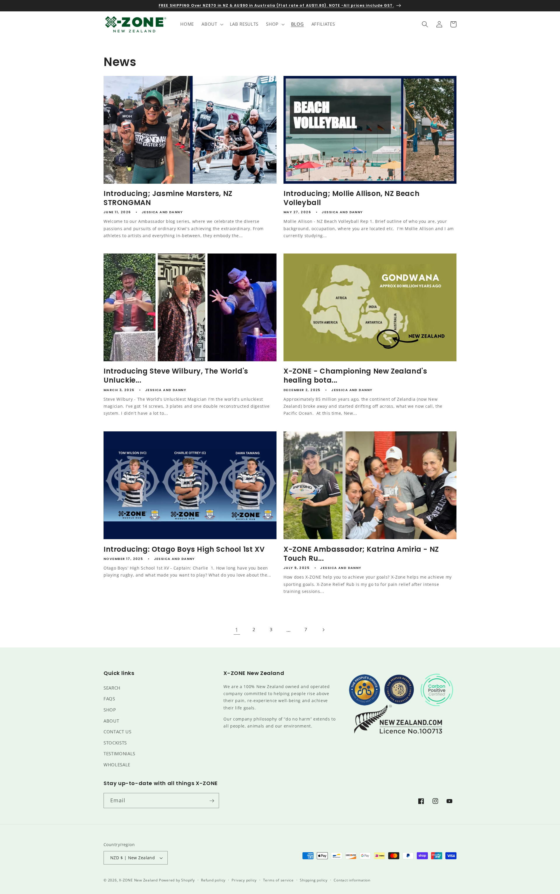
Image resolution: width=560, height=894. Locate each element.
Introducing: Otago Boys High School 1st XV (184, 548)
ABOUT (111, 721)
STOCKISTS (115, 742)
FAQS (109, 699)
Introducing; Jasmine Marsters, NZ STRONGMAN (168, 198)
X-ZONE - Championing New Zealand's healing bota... (355, 376)
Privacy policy (244, 880)
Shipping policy (314, 880)
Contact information (352, 880)
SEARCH (112, 688)
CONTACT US (118, 732)
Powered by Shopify (177, 880)
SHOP (110, 709)
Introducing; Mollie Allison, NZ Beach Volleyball (351, 198)
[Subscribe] (212, 800)
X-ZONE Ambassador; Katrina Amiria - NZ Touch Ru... (361, 553)
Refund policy (213, 880)
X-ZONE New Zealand (138, 880)
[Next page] (323, 630)
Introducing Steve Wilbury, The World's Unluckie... (176, 376)
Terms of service (278, 880)
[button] (212, 24)
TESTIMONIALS (119, 754)
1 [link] (236, 629)
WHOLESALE (117, 764)
